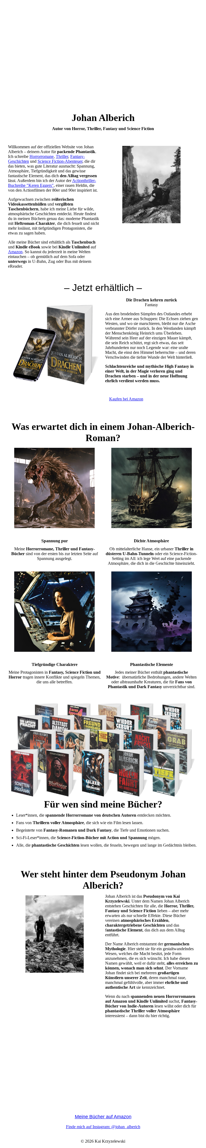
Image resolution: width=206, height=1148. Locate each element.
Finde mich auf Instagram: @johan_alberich (103, 1126)
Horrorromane (42, 156)
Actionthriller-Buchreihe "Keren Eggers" (52, 183)
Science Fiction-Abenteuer (60, 161)
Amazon (15, 251)
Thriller (62, 156)
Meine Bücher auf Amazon (103, 1116)
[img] (103, 65)
